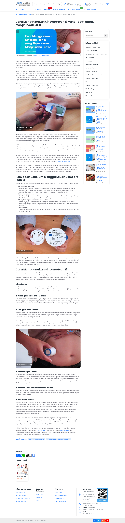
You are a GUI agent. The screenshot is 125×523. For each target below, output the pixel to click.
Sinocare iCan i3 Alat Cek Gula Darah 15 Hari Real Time (22, 476)
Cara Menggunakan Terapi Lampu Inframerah (100, 147)
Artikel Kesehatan (25, 14)
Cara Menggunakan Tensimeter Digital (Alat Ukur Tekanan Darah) (101, 157)
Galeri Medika (41, 430)
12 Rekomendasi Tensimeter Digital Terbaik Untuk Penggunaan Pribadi (101, 119)
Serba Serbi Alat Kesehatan (41, 55)
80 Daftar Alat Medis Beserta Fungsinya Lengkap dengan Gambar (101, 109)
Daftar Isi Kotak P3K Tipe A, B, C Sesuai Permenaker (100, 129)
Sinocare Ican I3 (51, 439)
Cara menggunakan (64, 439)
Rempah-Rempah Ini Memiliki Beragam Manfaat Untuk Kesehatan (101, 177)
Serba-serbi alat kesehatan (36, 439)
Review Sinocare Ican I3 (62, 161)
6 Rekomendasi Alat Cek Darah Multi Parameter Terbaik (100, 138)
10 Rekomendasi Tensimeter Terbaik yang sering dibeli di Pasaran (101, 167)
